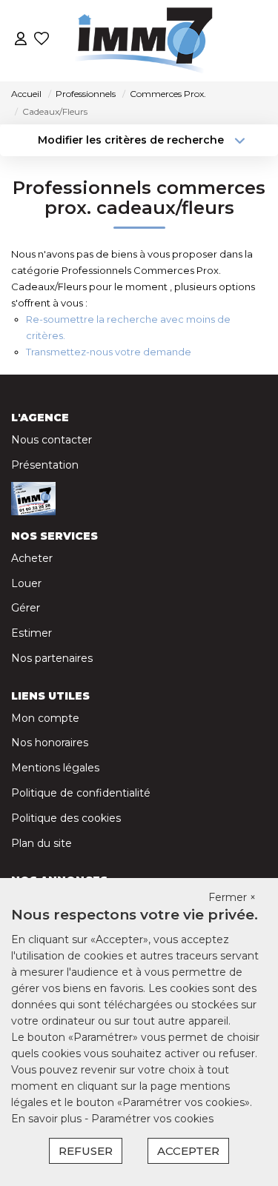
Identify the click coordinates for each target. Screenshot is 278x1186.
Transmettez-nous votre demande (108, 352)
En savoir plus (48, 1118)
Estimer (31, 633)
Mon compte (45, 718)
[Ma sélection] (41, 40)
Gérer (25, 607)
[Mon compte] (21, 40)
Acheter (32, 558)
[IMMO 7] (143, 40)
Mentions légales (55, 767)
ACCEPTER (188, 1151)
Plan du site (41, 843)
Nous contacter (51, 439)
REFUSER (86, 1151)
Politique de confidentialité (80, 793)
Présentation (45, 465)
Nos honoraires (49, 742)
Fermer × (232, 897)
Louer (26, 583)
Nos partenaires (52, 658)
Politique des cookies (66, 818)
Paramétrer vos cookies (152, 1118)
